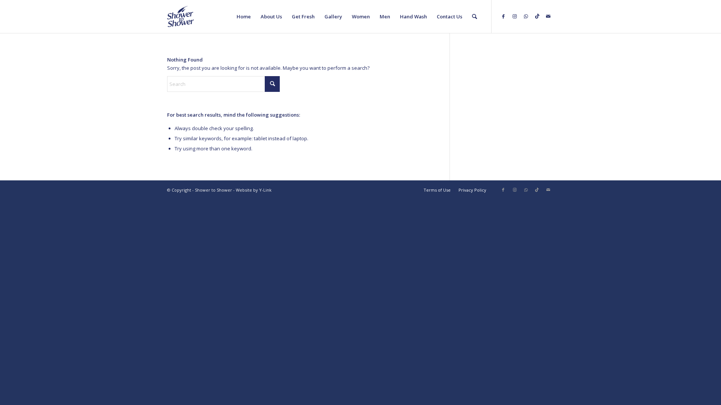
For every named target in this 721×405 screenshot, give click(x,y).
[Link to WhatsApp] (525, 16)
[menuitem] (244, 16)
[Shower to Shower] (180, 16)
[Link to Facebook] (503, 16)
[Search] (474, 16)
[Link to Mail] (548, 16)
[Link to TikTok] (537, 16)
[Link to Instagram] (514, 16)
